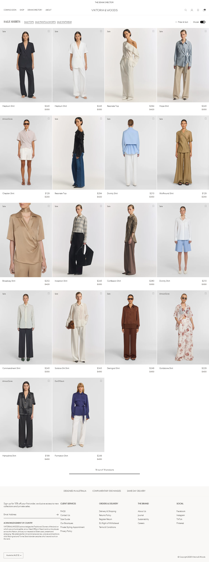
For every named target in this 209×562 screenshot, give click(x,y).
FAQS (62, 511)
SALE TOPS (29, 22)
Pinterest (180, 523)
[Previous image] (3, 65)
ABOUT (48, 10)
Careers (141, 523)
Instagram (181, 515)
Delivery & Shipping (107, 511)
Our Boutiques (66, 523)
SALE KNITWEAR (64, 22)
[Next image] (48, 65)
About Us (142, 511)
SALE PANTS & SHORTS (45, 22)
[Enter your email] (57, 514)
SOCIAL (180, 504)
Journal (141, 515)
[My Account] (192, 10)
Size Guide (65, 519)
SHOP (22, 10)
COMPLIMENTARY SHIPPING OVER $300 (104, 3)
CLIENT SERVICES (68, 504)
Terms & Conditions (107, 527)
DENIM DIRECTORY (35, 10)
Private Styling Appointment (72, 527)
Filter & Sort (183, 22)
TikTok (179, 519)
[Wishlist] (198, 10)
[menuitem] (11, 10)
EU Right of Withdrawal (109, 523)
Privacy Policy (66, 531)
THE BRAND (143, 504)
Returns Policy (105, 515)
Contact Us (65, 515)
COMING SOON (10, 10)
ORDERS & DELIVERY (108, 504)
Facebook (181, 511)
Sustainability (143, 519)
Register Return (105, 519)
